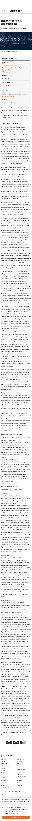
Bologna (17, 17)
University (19, 780)
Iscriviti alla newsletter (16, 817)
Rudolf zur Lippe (20, 94)
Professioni (4, 763)
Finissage (19, 774)
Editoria (3, 768)
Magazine (19, 761)
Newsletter (20, 763)
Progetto (3, 761)
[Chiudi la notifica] (30, 806)
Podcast (19, 766)
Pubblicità (3, 783)
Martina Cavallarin (8, 94)
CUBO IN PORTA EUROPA (10, 28)
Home (2, 17)
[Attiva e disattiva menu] (1, 10)
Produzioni (19, 785)
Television (3, 777)
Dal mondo (3, 772)
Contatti (3, 785)
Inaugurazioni (20, 772)
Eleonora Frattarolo (8, 96)
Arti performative (5, 766)
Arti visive (3, 759)
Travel (18, 783)
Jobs (2, 775)
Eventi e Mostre (9, 17)
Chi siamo (3, 780)
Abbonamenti (20, 759)
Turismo (3, 770)
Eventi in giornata (21, 776)
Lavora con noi (5, 787)
